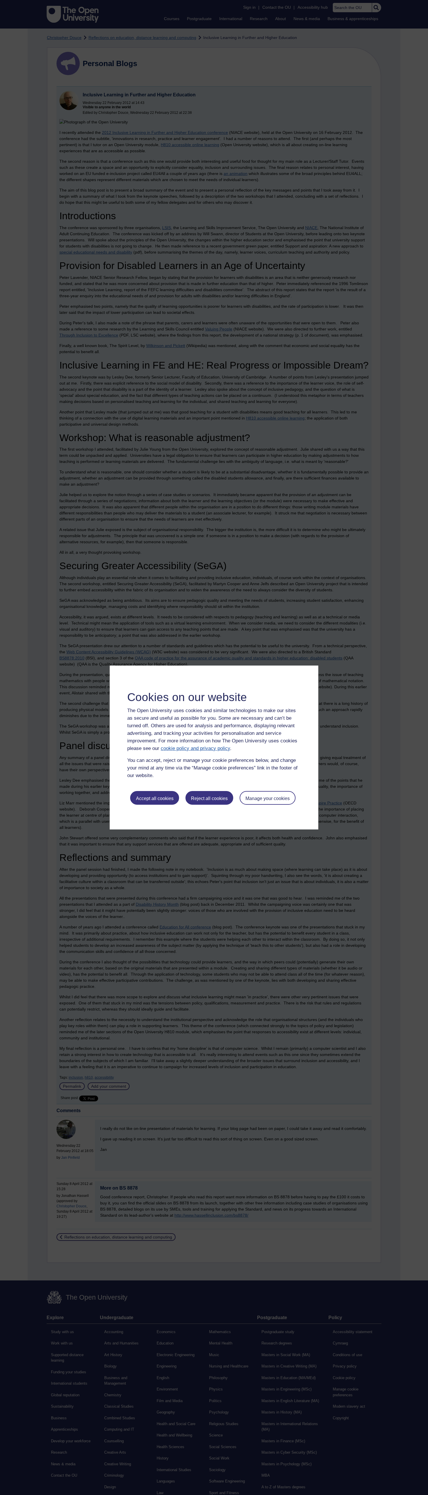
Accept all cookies (155, 798)
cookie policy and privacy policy (195, 748)
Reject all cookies (209, 798)
